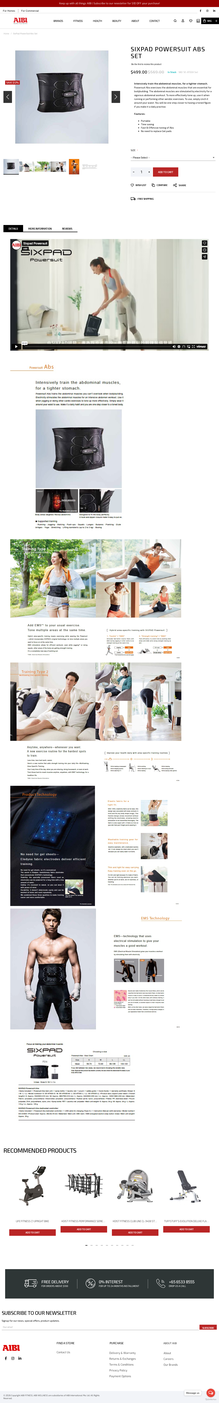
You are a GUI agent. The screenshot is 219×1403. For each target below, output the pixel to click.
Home (6, 33)
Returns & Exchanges (122, 1359)
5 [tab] (107, 1244)
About (167, 1353)
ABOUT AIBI (170, 1343)
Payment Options (120, 1376)
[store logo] (20, 21)
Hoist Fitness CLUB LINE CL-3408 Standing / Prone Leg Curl (135, 1221)
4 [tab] (102, 1244)
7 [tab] (117, 1244)
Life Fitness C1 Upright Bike (32, 1221)
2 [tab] (91, 1244)
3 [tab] (96, 1244)
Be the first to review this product (146, 64)
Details (13, 228)
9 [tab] (127, 1244)
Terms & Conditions (121, 1364)
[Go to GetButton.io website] (210, 1399)
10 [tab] (132, 1244)
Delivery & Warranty (122, 1353)
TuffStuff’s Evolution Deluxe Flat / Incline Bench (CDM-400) (187, 1221)
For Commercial (30, 10)
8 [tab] (122, 1244)
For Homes (9, 10)
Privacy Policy (118, 1370)
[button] (7, 97)
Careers (168, 1359)
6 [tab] (112, 1244)
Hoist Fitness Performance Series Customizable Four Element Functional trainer (84, 1221)
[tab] (13, 228)
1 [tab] (86, 1244)
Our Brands (171, 1365)
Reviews (67, 228)
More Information (40, 228)
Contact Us (63, 1352)
